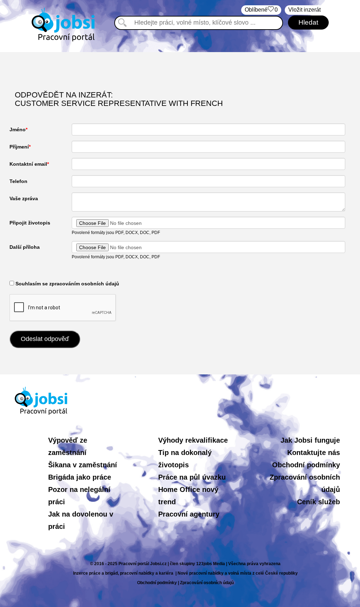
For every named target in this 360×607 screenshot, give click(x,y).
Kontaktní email (28, 164)
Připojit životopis (29, 223)
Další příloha (24, 247)
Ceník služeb (318, 502)
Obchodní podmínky (306, 465)
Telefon (18, 181)
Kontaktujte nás (313, 452)
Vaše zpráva (23, 198)
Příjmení (19, 147)
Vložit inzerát (304, 10)
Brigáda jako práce (79, 477)
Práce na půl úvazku (192, 477)
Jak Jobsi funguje (310, 440)
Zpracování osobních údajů (207, 582)
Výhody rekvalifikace (193, 440)
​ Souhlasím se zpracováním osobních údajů (66, 283)
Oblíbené (261, 10)
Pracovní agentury (188, 514)
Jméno (17, 129)
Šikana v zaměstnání (82, 465)
